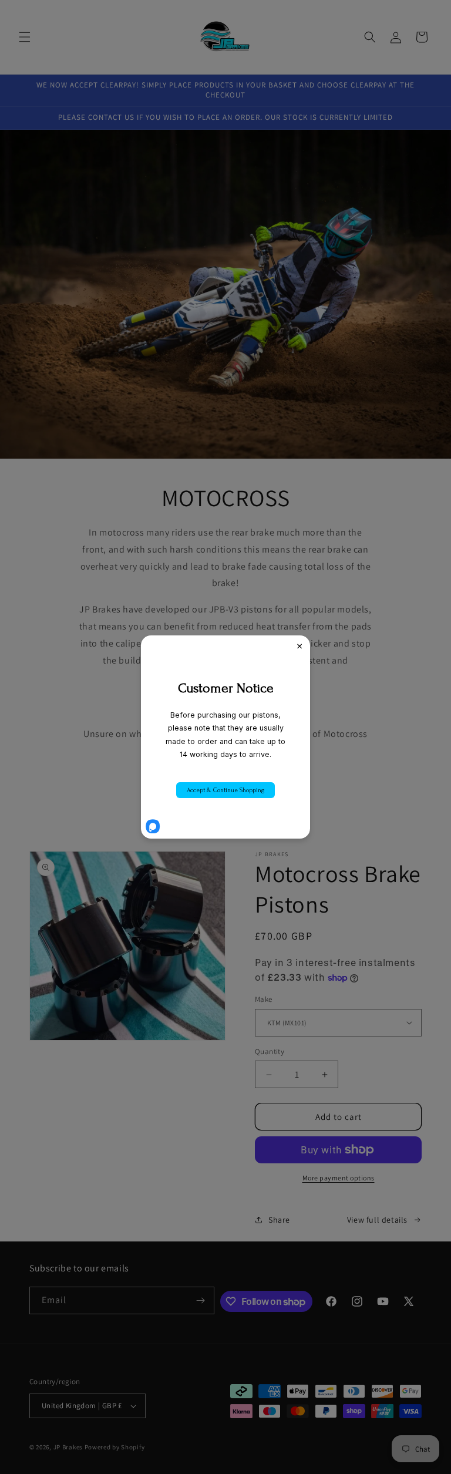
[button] (25, 37)
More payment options (338, 1177)
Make (263, 999)
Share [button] (279, 1219)
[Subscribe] (201, 1300)
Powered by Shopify (115, 1447)
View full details (377, 1219)
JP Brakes (68, 1447)
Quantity (269, 1051)
